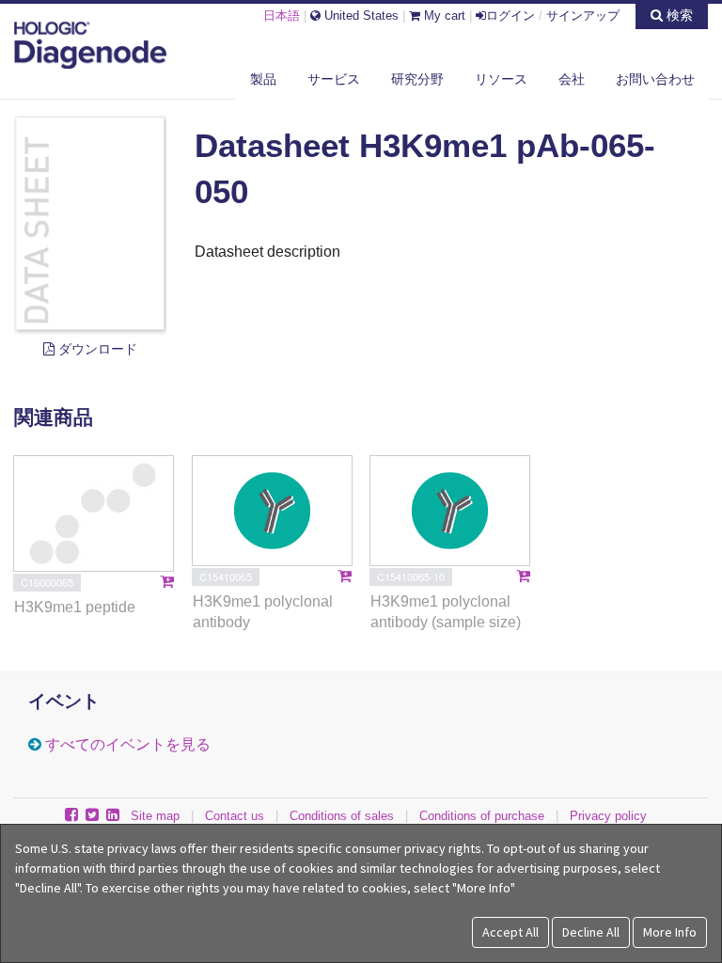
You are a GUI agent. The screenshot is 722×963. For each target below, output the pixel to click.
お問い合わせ (655, 79)
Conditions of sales (342, 816)
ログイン (510, 15)
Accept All (510, 932)
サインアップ (583, 15)
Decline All (591, 932)
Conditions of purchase (481, 816)
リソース (501, 79)
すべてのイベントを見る (128, 744)
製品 (263, 79)
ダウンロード (96, 348)
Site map (155, 816)
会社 (571, 79)
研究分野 (417, 79)
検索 (678, 15)
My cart (442, 15)
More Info (670, 932)
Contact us (234, 816)
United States (360, 15)
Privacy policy (608, 816)
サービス (333, 79)
